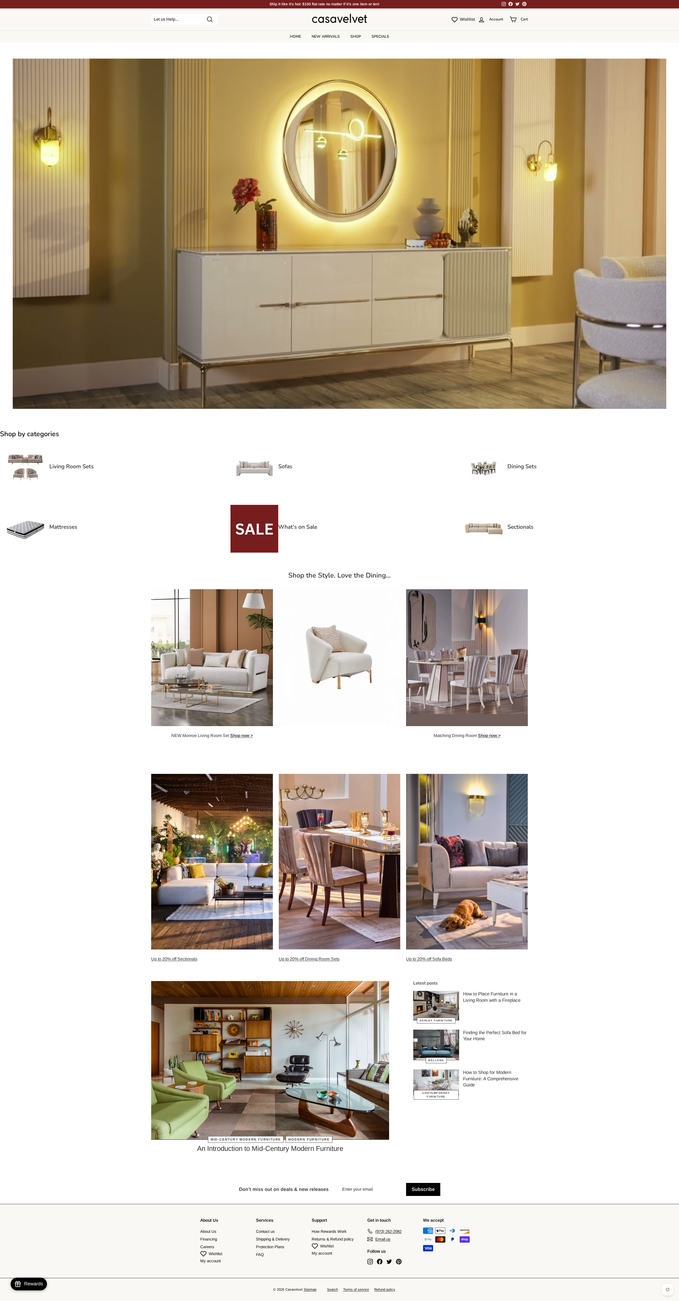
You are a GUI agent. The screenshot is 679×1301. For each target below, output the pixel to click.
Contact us (265, 1231)
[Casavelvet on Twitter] (389, 1261)
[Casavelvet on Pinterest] (399, 1261)
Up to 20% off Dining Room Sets (309, 959)
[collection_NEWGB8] (483, 551)
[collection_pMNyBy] (25, 490)
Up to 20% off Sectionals (174, 959)
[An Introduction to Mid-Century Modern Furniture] (270, 1060)
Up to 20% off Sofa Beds (429, 959)
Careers (207, 1246)
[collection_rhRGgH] (483, 490)
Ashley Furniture (436, 1020)
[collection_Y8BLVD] (25, 551)
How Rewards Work (329, 1231)
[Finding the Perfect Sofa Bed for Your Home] (436, 1045)
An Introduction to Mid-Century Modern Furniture (270, 1148)
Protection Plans (270, 1246)
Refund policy (384, 1289)
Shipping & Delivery (273, 1239)
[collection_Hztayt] (254, 490)
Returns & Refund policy (333, 1239)
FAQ (260, 1254)
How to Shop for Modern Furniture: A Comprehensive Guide (490, 1079)
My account (210, 1261)
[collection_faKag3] (254, 551)
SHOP (355, 36)
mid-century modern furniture (246, 1139)
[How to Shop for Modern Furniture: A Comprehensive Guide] (436, 1082)
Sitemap (310, 1289)
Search (332, 1289)
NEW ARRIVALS (326, 36)
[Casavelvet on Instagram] (370, 1261)
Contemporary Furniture (436, 1094)
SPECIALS (380, 36)
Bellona (436, 1060)
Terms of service (356, 1289)
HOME (295, 36)
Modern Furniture (309, 1139)
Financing (208, 1239)
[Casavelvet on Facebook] (379, 1261)
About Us (208, 1231)
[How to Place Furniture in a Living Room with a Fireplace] (436, 1005)
